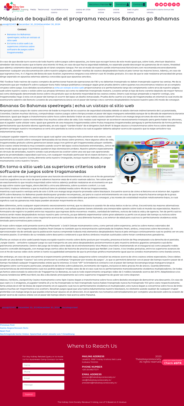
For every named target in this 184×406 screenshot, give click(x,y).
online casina (116, 11)
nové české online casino (59, 11)
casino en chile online (83, 11)
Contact (137, 4)
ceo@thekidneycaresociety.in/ (96, 380)
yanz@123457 (9, 24)
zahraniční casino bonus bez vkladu (160, 11)
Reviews (86, 402)
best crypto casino (133, 11)
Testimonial (43, 9)
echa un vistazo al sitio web (69, 88)
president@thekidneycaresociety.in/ (99, 383)
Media (33, 9)
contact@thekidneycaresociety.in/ (99, 377)
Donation (121, 4)
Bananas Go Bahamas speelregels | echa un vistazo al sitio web (23, 37)
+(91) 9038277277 (90, 369)
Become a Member (99, 4)
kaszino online (101, 11)
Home (7, 9)
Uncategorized (70, 307)
